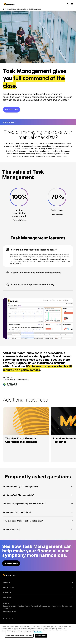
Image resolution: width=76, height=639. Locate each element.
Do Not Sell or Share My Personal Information (19, 635)
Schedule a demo (11, 563)
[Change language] (67, 4)
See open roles (8, 611)
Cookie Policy (38, 632)
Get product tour (11, 110)
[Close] (73, 627)
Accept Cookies (41, 635)
